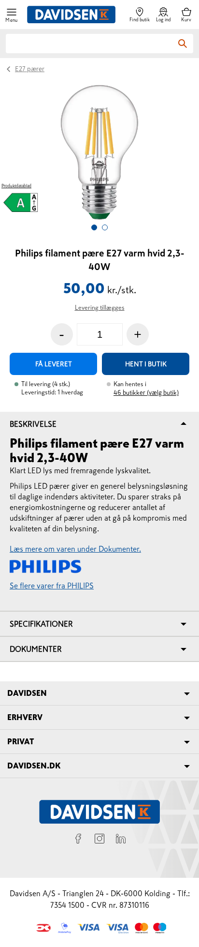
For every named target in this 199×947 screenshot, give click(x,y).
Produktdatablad (16, 185)
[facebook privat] (78, 840)
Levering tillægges (100, 307)
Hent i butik (146, 364)
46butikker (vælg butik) (146, 393)
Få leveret (53, 364)
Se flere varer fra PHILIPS (52, 585)
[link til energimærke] (20, 204)
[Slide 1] (94, 227)
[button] (11, 14)
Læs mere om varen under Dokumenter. (75, 549)
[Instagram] (99, 840)
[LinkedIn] (121, 840)
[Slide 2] (105, 227)
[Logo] (71, 14)
